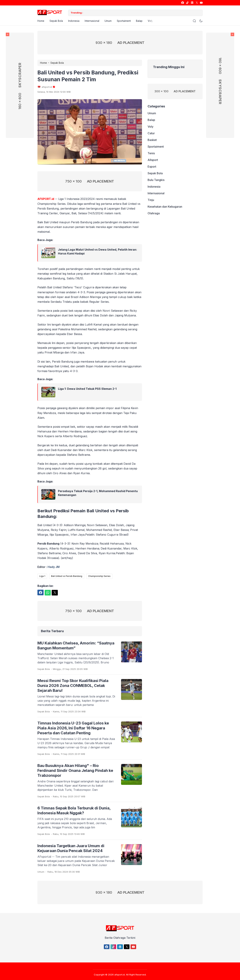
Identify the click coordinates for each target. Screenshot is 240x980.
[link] (182, 2)
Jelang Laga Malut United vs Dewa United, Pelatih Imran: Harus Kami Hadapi (97, 251)
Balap (139, 20)
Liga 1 (42, 576)
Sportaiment (124, 20)
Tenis (151, 153)
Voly (150, 20)
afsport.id (119, 974)
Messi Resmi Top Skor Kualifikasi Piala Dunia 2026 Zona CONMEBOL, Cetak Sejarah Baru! (72, 685)
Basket (152, 140)
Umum (108, 20)
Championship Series (99, 576)
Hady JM (54, 567)
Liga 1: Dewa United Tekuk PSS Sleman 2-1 (87, 388)
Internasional (92, 20)
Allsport (153, 160)
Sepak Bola (56, 20)
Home (40, 20)
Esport (152, 166)
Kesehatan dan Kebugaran (165, 206)
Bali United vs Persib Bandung (66, 576)
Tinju (151, 200)
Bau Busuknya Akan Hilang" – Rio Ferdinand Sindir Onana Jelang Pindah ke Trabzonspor (75, 770)
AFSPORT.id (45, 199)
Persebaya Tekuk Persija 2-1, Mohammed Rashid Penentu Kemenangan (98, 493)
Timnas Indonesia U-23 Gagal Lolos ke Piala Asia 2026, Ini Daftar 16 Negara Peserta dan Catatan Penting (73, 728)
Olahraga (154, 213)
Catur (151, 133)
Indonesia (73, 20)
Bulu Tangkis (156, 180)
